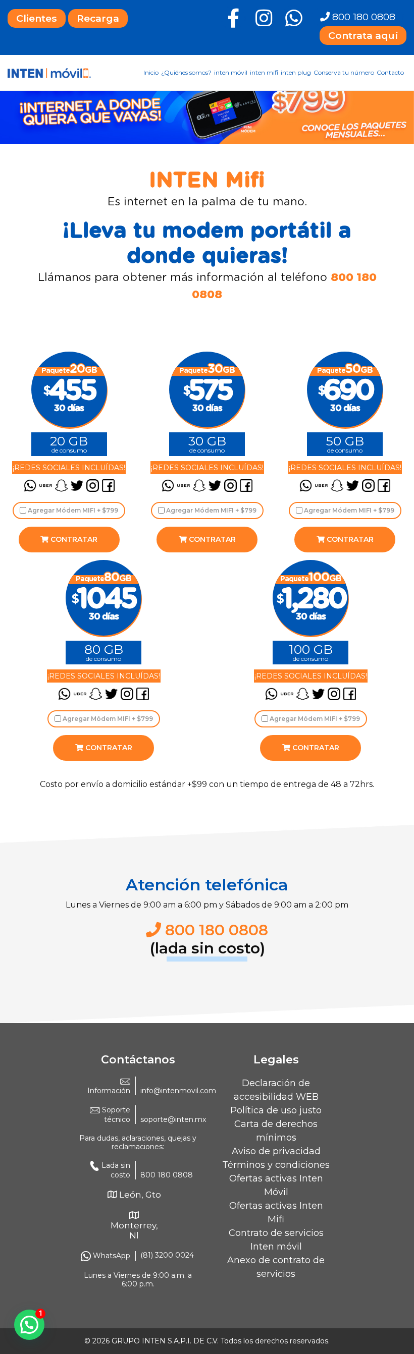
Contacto (390, 72)
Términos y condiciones (276, 1164)
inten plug (296, 72)
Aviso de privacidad (276, 1151)
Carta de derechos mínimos (276, 1130)
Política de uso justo (276, 1110)
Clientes (36, 18)
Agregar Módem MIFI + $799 (72, 510)
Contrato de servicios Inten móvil (276, 1239)
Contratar (72, 539)
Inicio (151, 72)
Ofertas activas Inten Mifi (276, 1212)
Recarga (98, 18)
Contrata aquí (363, 35)
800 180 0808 (362, 17)
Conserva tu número (344, 72)
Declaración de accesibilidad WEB (276, 1090)
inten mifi (264, 72)
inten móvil (230, 72)
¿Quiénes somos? (186, 72)
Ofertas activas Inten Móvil (276, 1185)
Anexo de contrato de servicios (276, 1267)
